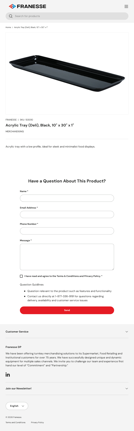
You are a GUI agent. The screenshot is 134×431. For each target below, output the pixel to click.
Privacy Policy (37, 422)
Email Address (28, 207)
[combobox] (67, 16)
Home (8, 27)
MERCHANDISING (15, 131)
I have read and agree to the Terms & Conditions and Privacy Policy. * (63, 276)
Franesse (17, 417)
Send (67, 310)
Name (23, 191)
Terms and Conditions (15, 422)
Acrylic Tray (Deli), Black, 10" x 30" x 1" (31, 27)
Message (25, 240)
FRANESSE (11, 119)
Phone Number (28, 223)
